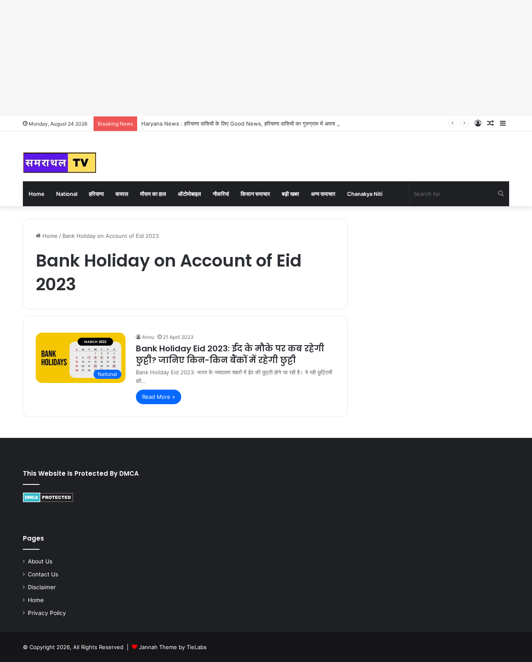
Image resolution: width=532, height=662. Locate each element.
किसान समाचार (255, 193)
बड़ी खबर (290, 193)
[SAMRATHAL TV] (59, 162)
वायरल (122, 193)
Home (36, 193)
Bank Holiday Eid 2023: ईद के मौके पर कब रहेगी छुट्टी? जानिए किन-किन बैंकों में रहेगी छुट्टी (230, 354)
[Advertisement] (249, 58)
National (66, 193)
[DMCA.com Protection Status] (48, 500)
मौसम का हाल (153, 193)
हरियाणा (96, 193)
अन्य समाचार (323, 193)
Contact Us (43, 574)
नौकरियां (221, 193)
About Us (40, 561)
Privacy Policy (47, 613)
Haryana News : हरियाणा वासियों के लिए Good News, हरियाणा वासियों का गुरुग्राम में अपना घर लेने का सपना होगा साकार (267, 123)
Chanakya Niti (364, 193)
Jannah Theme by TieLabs (173, 647)
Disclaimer (42, 587)
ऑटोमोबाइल (189, 193)
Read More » (158, 396)
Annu (148, 337)
